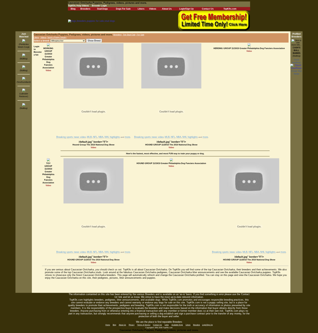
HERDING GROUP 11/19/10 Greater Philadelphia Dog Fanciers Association (249, 48)
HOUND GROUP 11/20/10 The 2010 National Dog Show (171, 145)
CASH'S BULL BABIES (296, 50)
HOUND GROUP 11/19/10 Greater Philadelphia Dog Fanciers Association (171, 163)
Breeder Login (99, 5)
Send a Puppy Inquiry (56, 37)
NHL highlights (112, 137)
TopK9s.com (229, 9)
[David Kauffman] (296, 68)
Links (167, 325)
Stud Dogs (102, 9)
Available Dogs (177, 325)
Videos (152, 9)
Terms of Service (143, 325)
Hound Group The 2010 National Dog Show (93, 145)
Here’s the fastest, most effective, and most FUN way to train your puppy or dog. (165, 153)
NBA (100, 137)
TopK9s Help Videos (78, 5)
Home (107, 325)
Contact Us (208, 9)
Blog (73, 9)
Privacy (132, 325)
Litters (141, 9)
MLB (89, 137)
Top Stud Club (128, 35)
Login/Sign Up (186, 9)
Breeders (85, 9)
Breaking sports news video (71, 137)
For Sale (140, 35)
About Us (167, 9)
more (127, 137)
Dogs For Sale (123, 9)
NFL (95, 137)
